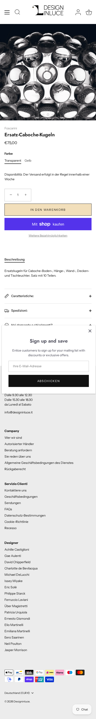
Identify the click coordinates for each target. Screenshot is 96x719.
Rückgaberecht (15, 469)
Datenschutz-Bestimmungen (25, 515)
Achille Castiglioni (16, 549)
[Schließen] (90, 331)
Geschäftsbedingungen (21, 497)
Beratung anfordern (18, 450)
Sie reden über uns (17, 456)
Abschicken (48, 381)
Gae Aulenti (12, 556)
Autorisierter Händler (19, 444)
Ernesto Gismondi (17, 619)
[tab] (16, 259)
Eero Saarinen (14, 637)
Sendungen (12, 503)
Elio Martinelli (13, 625)
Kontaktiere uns (15, 490)
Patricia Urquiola (15, 612)
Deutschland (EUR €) (17, 693)
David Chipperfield (17, 562)
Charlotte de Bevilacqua (21, 568)
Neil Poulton (12, 644)
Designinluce (21, 701)
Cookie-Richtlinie (16, 522)
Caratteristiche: (22, 296)
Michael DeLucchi (16, 575)
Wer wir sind (13, 438)
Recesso (10, 528)
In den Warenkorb (48, 209)
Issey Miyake (13, 581)
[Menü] (7, 12)
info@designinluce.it (18, 412)
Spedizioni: (19, 310)
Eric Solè (10, 587)
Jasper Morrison (15, 650)
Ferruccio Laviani (16, 600)
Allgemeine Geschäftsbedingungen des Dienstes (38, 463)
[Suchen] (17, 13)
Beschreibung (14, 259)
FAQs (8, 509)
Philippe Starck (14, 593)
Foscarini (10, 128)
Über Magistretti (15, 606)
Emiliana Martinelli (17, 631)
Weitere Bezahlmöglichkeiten (48, 235)
